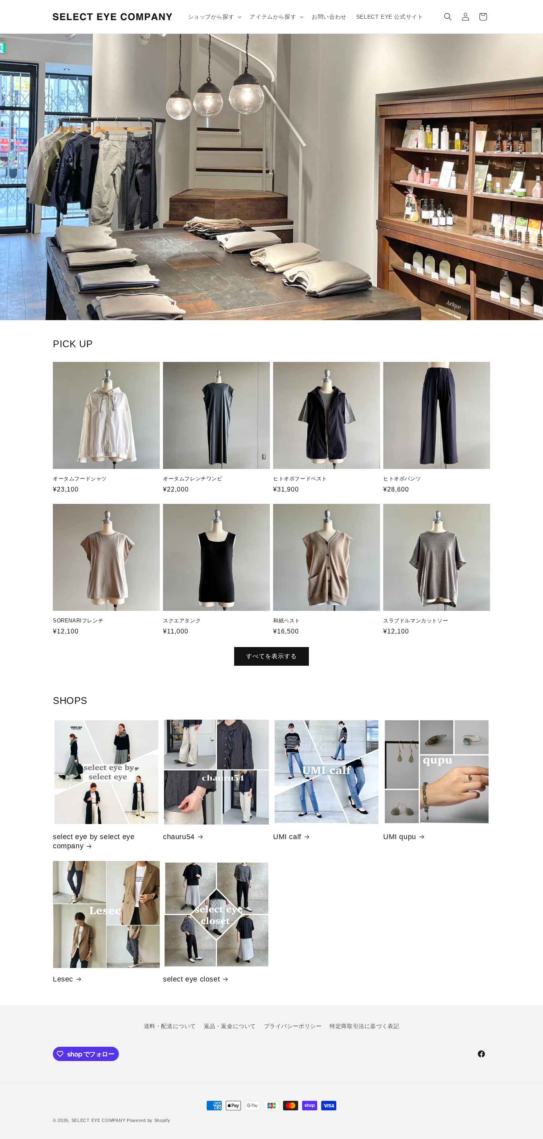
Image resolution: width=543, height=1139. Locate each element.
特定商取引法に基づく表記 (364, 1026)
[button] (214, 16)
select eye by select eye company (93, 841)
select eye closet (191, 979)
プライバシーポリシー (293, 1026)
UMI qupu (399, 837)
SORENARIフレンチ (78, 621)
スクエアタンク (182, 621)
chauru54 (179, 837)
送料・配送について (170, 1026)
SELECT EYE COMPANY (99, 1120)
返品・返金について (230, 1026)
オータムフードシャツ (80, 479)
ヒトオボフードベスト (300, 479)
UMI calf (287, 837)
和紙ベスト (286, 621)
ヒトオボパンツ (402, 479)
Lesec (63, 979)
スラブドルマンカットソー (415, 621)
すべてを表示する (271, 656)
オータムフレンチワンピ (193, 479)
